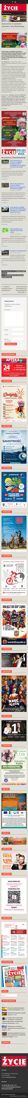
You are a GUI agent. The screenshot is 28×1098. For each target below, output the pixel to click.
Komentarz (7, 309)
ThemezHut (12, 1094)
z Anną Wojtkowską (10, 275)
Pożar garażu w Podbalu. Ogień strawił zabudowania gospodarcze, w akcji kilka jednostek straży (18, 209)
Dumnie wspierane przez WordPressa (18, 1096)
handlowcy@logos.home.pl (13, 1087)
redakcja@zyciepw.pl (10, 1077)
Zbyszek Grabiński (14, 28)
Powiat (24, 28)
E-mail (6, 334)
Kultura (20, 28)
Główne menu (7, 13)
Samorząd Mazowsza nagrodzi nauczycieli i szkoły (16, 230)
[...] (8, 176)
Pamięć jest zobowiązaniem (18, 251)
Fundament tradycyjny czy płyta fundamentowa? (6, 288)
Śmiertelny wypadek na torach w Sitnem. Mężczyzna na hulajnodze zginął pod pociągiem (17, 186)
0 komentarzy (4, 179)
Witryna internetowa (7, 340)
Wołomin (3, 30)
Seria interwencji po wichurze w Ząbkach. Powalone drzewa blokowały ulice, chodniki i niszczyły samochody (18, 164)
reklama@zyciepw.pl (7, 1088)
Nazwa (6, 330)
